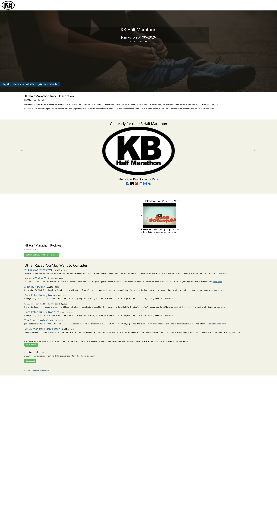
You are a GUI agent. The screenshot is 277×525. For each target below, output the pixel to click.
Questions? (30, 361)
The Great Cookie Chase (39, 320)
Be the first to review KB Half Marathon (42, 255)
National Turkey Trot (36, 278)
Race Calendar (50, 84)
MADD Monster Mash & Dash (42, 328)
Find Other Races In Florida (20, 84)
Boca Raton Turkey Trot (38, 295)
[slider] (30, 249)
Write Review (31, 344)
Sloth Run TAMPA (34, 286)
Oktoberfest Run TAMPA (39, 303)
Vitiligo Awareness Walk (38, 270)
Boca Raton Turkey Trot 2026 (42, 312)
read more (222, 273)
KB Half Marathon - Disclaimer (36, 371)
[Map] (69, 216)
